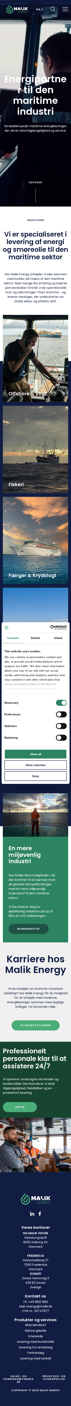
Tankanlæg (35, 1353)
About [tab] (58, 637)
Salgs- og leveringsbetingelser (18, 1379)
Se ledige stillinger (35, 1025)
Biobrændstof (28, 929)
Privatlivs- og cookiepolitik (54, 1377)
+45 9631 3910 (38, 1302)
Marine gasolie (35, 1330)
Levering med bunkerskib (35, 1342)
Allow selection (35, 765)
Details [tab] (35, 637)
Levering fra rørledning (35, 1347)
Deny (35, 776)
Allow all (35, 754)
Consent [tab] (13, 637)
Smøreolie (35, 1336)
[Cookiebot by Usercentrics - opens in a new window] (50, 627)
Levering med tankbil (35, 1358)
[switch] (58, 713)
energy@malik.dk (39, 1306)
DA (38, 9)
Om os (20, 1107)
